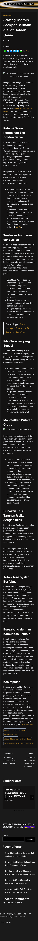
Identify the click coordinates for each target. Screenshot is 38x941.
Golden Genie (27, 724)
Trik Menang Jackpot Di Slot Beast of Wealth (9, 758)
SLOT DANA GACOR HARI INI (14, 730)
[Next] (32, 797)
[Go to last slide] (6, 797)
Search (5, 836)
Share (28, 51)
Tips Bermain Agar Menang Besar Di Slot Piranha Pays (29, 760)
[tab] (14, 810)
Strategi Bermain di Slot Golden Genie (17, 739)
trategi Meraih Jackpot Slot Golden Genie (18, 743)
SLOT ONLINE (7, 16)
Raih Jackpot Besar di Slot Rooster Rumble (18, 328)
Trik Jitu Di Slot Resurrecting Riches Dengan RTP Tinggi (15, 792)
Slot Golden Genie (10, 734)
